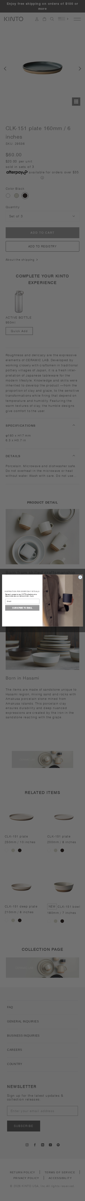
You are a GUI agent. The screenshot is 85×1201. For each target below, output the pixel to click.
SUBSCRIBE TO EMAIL (22, 608)
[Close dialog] (80, 577)
